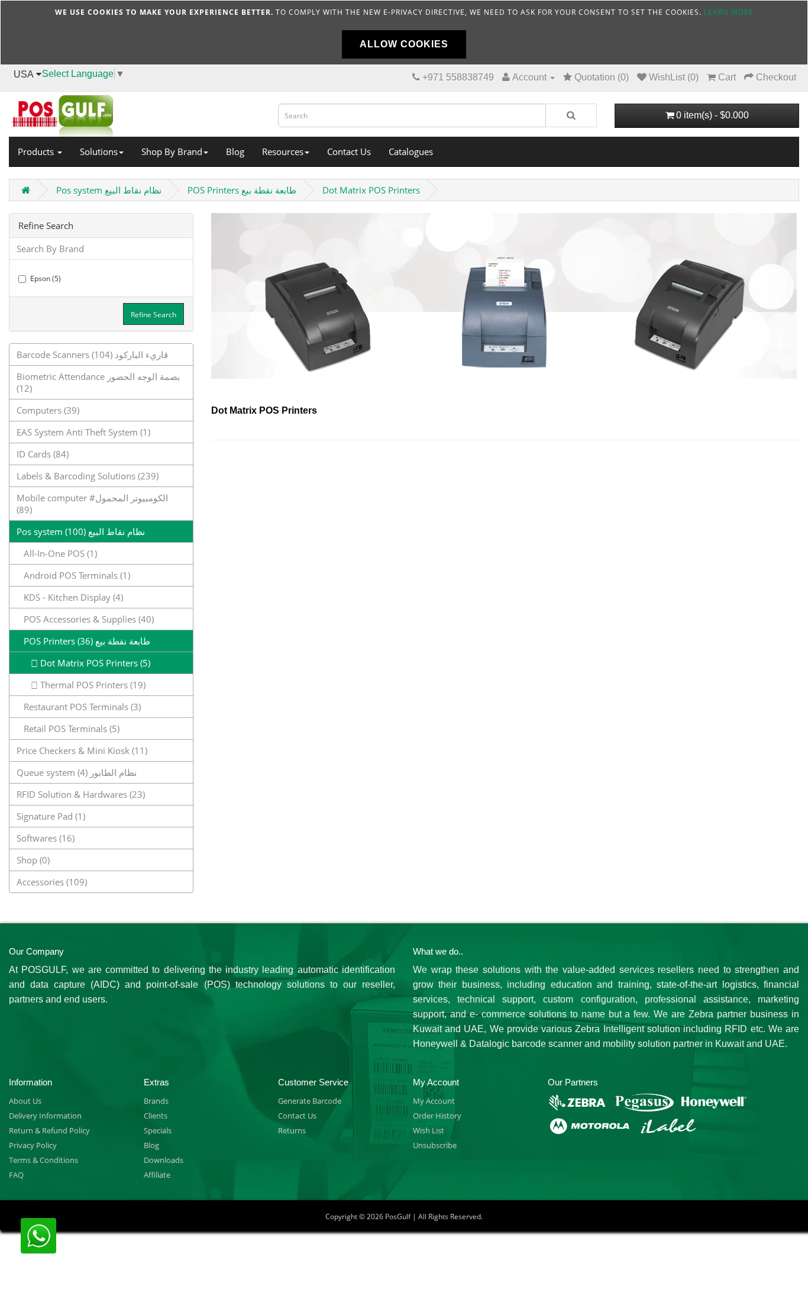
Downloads (163, 1160)
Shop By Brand (171, 151)
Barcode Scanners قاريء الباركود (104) (92, 354)
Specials (158, 1130)
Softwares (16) (46, 838)
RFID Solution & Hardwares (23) (81, 794)
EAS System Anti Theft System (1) (83, 432)
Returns (292, 1130)
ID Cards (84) (43, 454)
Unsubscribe (435, 1145)
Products (37, 151)
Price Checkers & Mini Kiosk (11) (82, 750)
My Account (434, 1100)
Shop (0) (33, 860)
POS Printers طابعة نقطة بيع (242, 190)
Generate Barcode (309, 1100)
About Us (25, 1100)
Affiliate (157, 1174)
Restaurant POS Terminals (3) (79, 707)
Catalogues (411, 151)
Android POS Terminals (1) (73, 575)
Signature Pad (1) (51, 816)
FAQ (16, 1174)
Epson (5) (45, 278)
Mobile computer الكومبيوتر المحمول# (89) (92, 503)
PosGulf (398, 1216)
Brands (156, 1100)
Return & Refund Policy (49, 1130)
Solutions (99, 151)
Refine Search (153, 315)
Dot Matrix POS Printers (371, 190)
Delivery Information (45, 1115)
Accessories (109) (52, 882)
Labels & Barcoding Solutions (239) (88, 476)
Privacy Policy (33, 1145)
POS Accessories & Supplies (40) (85, 619)
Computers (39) (48, 410)
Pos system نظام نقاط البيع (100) (81, 531)
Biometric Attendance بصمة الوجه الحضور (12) (98, 382)
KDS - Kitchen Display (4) (70, 597)
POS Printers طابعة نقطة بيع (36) (83, 641)
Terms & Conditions (43, 1160)
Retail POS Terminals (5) (68, 728)
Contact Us (349, 151)
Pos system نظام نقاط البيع (108, 190)
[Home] (134, 112)
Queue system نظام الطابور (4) (77, 772)
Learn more (729, 12)
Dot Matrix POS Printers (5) (94, 663)
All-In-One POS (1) (57, 553)
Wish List (428, 1130)
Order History (437, 1115)
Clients (155, 1115)
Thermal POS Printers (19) (92, 685)
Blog (235, 151)
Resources (282, 151)
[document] (404, 32)
